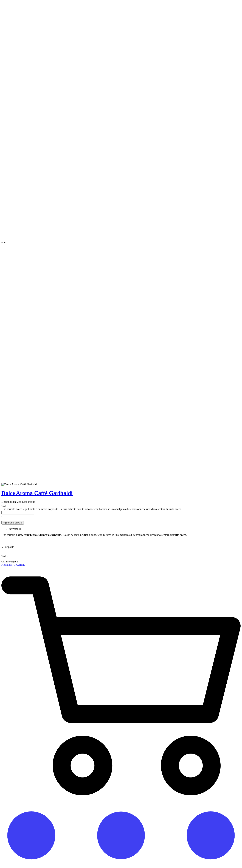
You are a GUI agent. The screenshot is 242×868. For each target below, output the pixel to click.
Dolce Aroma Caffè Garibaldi (37, 493)
